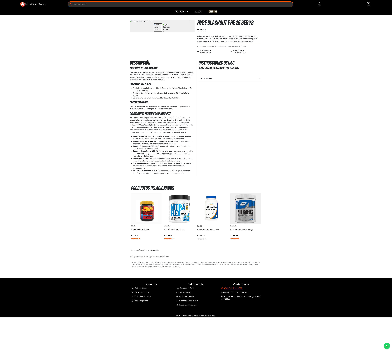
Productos (180, 11)
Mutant (133, 226)
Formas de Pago (185, 292)
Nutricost (200, 226)
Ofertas (213, 11)
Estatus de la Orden (186, 296)
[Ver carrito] (368, 4)
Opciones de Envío (186, 288)
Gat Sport (167, 226)
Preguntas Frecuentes (187, 305)
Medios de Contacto (142, 292)
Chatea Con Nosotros (142, 296)
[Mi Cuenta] (319, 4)
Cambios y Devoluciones (188, 301)
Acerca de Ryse (207, 78)
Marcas (199, 11)
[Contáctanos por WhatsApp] (387, 346)
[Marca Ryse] (229, 30)
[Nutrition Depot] (32, 4)
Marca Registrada (141, 301)
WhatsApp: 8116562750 (233, 288)
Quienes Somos (140, 288)
